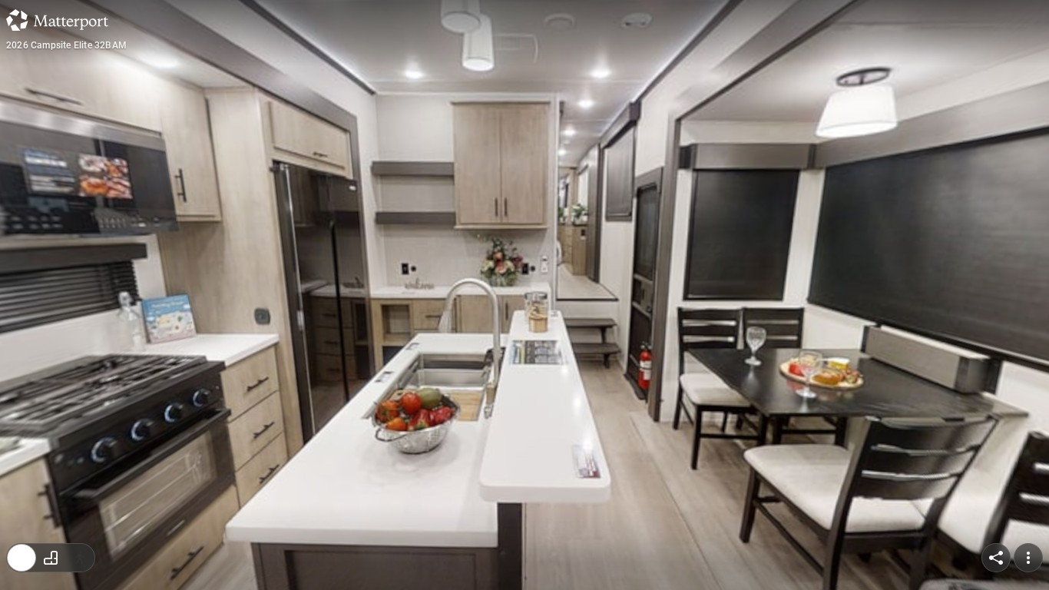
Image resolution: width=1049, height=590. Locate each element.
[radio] (21, 558)
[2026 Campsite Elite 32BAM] (524, 295)
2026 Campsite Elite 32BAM (66, 45)
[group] (50, 557)
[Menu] (1028, 557)
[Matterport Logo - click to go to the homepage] (57, 20)
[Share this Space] (996, 557)
